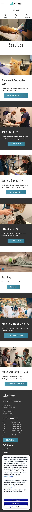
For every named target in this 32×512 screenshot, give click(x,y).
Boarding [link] (13, 287)
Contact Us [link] (10, 440)
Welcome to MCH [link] (8, 445)
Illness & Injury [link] (16, 240)
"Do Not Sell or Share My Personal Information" (15, 487)
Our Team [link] (6, 448)
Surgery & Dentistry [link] (16, 192)
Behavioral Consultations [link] (16, 384)
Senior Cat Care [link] (16, 144)
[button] (2, 4)
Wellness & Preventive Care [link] (16, 95)
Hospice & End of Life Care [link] (16, 335)
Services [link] (6, 452)
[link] (16, 3)
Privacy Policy (8, 476)
